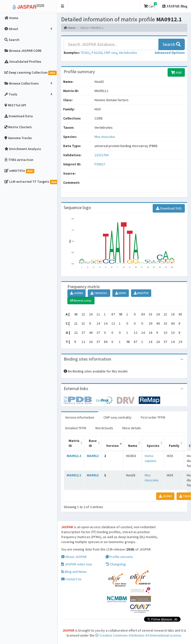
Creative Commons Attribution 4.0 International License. (140, 635)
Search (169, 44)
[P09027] (80, 400)
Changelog (117, 564)
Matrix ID (74, 443)
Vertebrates (128, 52)
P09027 (100, 164)
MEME (122, 293)
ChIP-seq (110, 52)
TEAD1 (85, 52)
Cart (152, 5)
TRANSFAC (100, 293)
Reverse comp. (82, 300)
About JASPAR (76, 556)
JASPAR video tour (78, 564)
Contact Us (73, 579)
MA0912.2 (74, 456)
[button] (62, 6)
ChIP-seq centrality (117, 417)
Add (178, 72)
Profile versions (121, 556)
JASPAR (78, 293)
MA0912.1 (74, 475)
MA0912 (92, 456)
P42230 (97, 52)
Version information (79, 417)
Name (132, 445)
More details (131, 428)
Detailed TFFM (75, 428)
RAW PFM (142, 293)
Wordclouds (104, 428)
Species (153, 445)
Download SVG (170, 208)
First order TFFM (153, 417)
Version (112, 445)
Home (71, 28)
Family (174, 445)
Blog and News (75, 571)
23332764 (101, 155)
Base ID (93, 443)
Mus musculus (105, 136)
